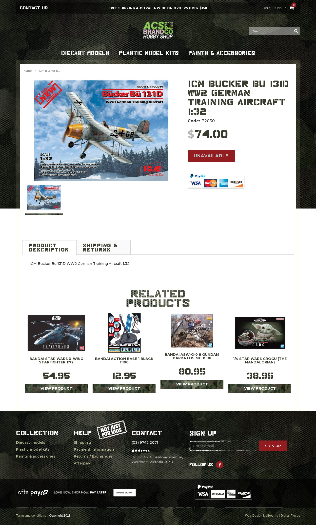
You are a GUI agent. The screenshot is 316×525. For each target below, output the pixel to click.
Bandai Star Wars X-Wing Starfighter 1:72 (56, 360)
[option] (101, 130)
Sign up (280, 8)
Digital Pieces (290, 515)
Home (27, 70)
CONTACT (147, 433)
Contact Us (34, 7)
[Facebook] (219, 464)
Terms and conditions (31, 515)
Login (266, 8)
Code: (194, 121)
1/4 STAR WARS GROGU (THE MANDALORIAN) (260, 360)
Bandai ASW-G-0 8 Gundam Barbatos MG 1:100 (192, 356)
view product (56, 388)
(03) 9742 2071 (145, 442)
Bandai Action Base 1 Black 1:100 (124, 360)
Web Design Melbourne (261, 515)
